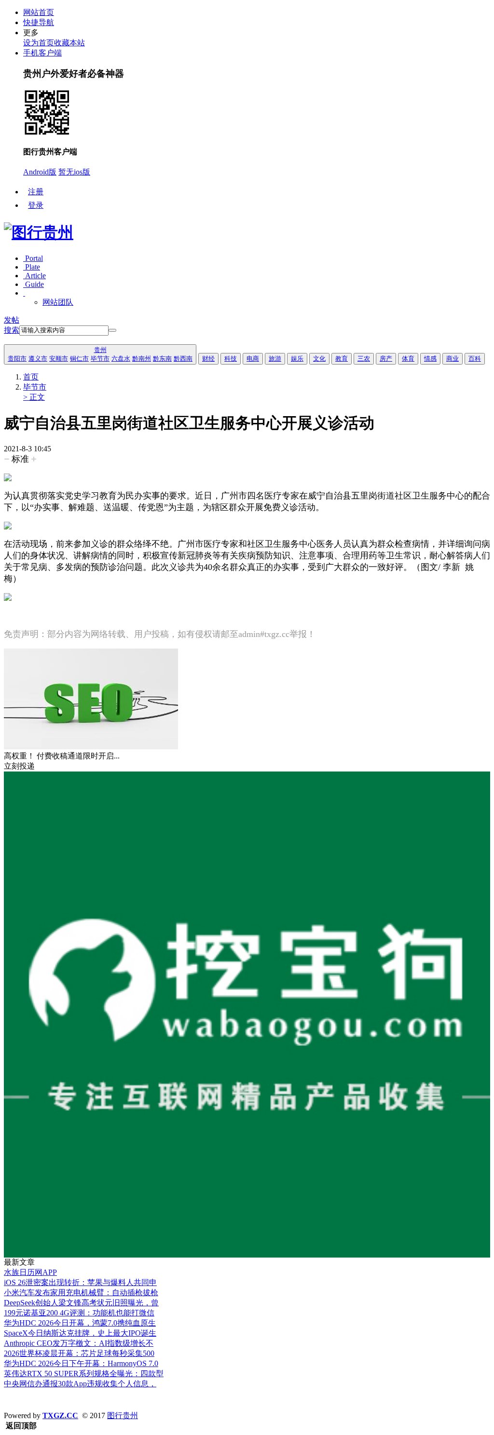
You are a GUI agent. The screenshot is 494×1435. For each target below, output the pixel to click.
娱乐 (297, 358)
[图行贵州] (38, 232)
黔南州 (141, 358)
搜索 (11, 330)
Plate (31, 267)
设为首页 (38, 43)
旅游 (275, 358)
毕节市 (100, 358)
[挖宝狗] (247, 1255)
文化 (319, 358)
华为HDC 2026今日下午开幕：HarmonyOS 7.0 (81, 1363)
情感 (430, 358)
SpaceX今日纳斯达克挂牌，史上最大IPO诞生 (80, 1333)
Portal (33, 258)
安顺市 (58, 358)
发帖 (11, 320)
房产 (386, 358)
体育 (408, 358)
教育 (341, 358)
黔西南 (183, 358)
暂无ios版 (74, 172)
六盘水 (120, 358)
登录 (35, 205)
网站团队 (57, 302)
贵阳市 (17, 358)
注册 (35, 192)
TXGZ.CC (60, 1415)
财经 (208, 358)
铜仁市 (79, 358)
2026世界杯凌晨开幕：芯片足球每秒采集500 (79, 1353)
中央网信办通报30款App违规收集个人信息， (80, 1384)
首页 (31, 377)
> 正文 (34, 397)
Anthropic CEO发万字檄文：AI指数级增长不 (78, 1343)
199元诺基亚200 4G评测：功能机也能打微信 (79, 1313)
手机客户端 (42, 53)
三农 (363, 358)
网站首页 (38, 12)
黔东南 (162, 358)
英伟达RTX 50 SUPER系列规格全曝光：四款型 (84, 1373)
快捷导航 (38, 22)
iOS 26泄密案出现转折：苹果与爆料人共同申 (80, 1282)
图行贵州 (122, 1415)
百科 (474, 358)
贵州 (100, 349)
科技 (230, 358)
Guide (33, 284)
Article (34, 275)
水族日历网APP (30, 1272)
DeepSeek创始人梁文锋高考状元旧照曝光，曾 (81, 1303)
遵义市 (37, 358)
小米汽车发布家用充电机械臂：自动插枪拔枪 (81, 1292)
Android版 (39, 172)
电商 (253, 358)
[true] (112, 330)
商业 (452, 358)
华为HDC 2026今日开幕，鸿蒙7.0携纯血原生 (80, 1323)
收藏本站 (69, 43)
